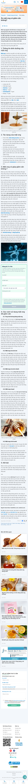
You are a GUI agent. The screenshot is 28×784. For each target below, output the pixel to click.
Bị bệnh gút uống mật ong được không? (13, 640)
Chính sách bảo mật (8, 303)
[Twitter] (24, 520)
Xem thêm (4, 551)
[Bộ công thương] (14, 763)
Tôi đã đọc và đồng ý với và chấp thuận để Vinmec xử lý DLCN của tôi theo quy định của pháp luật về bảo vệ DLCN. (15, 701)
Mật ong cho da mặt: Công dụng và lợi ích (13, 548)
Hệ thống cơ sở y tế (7, 730)
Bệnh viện (4, 285)
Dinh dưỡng (21, 15)
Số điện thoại (5, 280)
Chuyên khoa (18, 728)
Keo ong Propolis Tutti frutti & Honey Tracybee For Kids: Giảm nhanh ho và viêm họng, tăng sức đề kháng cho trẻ (14, 617)
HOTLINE (3, 512)
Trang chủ (3, 15)
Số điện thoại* (5, 682)
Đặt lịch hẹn (17, 734)
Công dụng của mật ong (6, 523)
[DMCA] (14, 767)
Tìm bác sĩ (5, 732)
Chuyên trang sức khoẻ (12, 15)
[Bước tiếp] (13, 757)
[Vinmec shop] (19, 742)
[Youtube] (11, 751)
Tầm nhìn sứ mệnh (7, 728)
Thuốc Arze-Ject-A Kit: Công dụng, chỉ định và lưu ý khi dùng (13, 662)
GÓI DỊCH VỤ (13, 512)
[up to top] (25, 773)
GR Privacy (14, 773)
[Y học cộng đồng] (13, 755)
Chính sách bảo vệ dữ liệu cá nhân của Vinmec (14, 772)
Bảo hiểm (17, 732)
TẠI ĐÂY (5, 514)
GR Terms (14, 775)
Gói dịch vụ (17, 730)
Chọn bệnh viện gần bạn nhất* (9, 687)
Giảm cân (9, 524)
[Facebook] (22, 520)
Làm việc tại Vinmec (7, 734)
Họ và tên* (4, 678)
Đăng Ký (14, 306)
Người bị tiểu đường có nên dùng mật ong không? (13, 593)
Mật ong (22, 523)
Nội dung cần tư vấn (6, 291)
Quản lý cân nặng (16, 523)
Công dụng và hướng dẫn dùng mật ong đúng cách (13, 570)
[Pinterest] (26, 520)
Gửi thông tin (14, 705)
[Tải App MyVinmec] (7, 742)
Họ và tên (4, 275)
